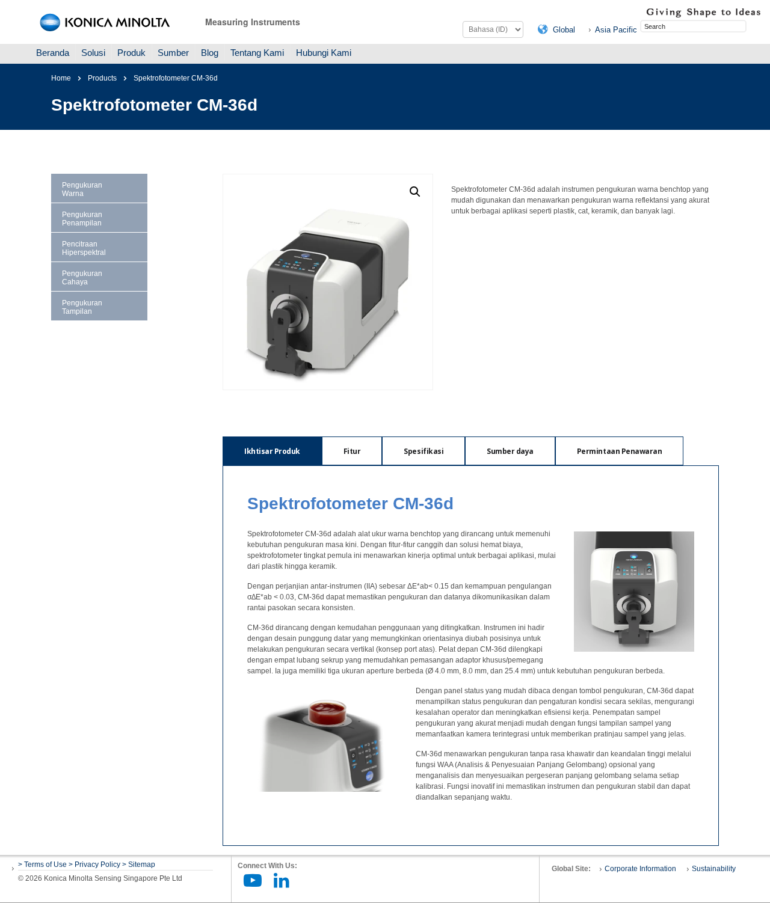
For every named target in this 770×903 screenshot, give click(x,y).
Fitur (352, 451)
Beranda (52, 52)
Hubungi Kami (323, 52)
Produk (131, 52)
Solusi (93, 52)
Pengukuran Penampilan (82, 218)
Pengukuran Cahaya (82, 277)
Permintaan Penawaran (619, 451)
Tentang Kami (257, 52)
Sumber (173, 52)
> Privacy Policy (94, 864)
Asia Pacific (616, 29)
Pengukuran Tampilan (82, 307)
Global (564, 29)
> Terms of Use (43, 864)
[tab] (272, 450)
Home (61, 78)
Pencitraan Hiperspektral (84, 248)
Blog (209, 52)
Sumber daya (510, 451)
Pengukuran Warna (82, 189)
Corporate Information (640, 869)
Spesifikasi (423, 451)
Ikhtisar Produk (272, 451)
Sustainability (714, 869)
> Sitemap (138, 864)
